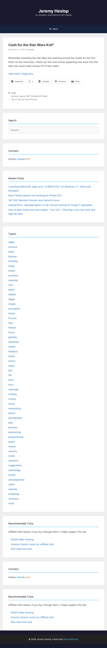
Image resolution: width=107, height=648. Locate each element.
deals (11, 289)
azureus (12, 247)
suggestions (15, 465)
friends (12, 327)
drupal (11, 304)
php (10, 422)
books (11, 270)
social (11, 455)
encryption (14, 308)
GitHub (12, 159)
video (11, 484)
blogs (11, 266)
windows (13, 498)
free (10, 323)
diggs (13, 93)
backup (12, 256)
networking (14, 408)
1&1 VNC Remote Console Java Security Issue (33, 200)
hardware (13, 342)
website (12, 489)
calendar (13, 280)
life (10, 375)
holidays (13, 351)
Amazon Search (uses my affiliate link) (32, 544)
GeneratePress (71, 639)
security (12, 451)
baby (11, 251)
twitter (12, 475)
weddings (13, 494)
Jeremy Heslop (53, 10)
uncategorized (16, 479)
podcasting (14, 432)
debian (12, 294)
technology (14, 470)
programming (15, 437)
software (13, 460)
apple (11, 242)
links (10, 380)
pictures (12, 427)
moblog (12, 394)
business (13, 275)
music (11, 403)
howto (11, 361)
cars (10, 285)
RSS (28, 159)
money (12, 399)
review (12, 446)
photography (15, 417)
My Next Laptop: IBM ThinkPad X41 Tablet (29, 96)
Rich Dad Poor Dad (21, 549)
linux (11, 384)
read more (14, 73)
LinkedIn (21, 159)
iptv (10, 370)
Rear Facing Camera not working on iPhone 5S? (35, 195)
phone (11, 413)
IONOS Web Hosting (22, 539)
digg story (27, 73)
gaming (12, 337)
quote (11, 441)
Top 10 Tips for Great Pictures (24, 99)
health (11, 346)
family (11, 313)
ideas (11, 365)
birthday (13, 261)
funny (11, 332)
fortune (12, 318)
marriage (13, 389)
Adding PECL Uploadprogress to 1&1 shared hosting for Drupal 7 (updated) (50, 205)
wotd (11, 503)
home (11, 356)
